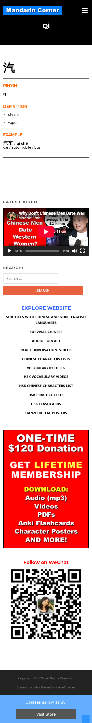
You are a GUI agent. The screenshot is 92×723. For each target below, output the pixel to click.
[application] (46, 232)
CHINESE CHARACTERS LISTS (46, 359)
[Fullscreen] (82, 250)
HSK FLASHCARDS (46, 403)
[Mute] (74, 250)
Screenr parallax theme (34, 687)
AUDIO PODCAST (46, 340)
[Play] (9, 250)
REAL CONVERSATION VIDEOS (46, 350)
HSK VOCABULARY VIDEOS (46, 376)
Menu (84, 10)
